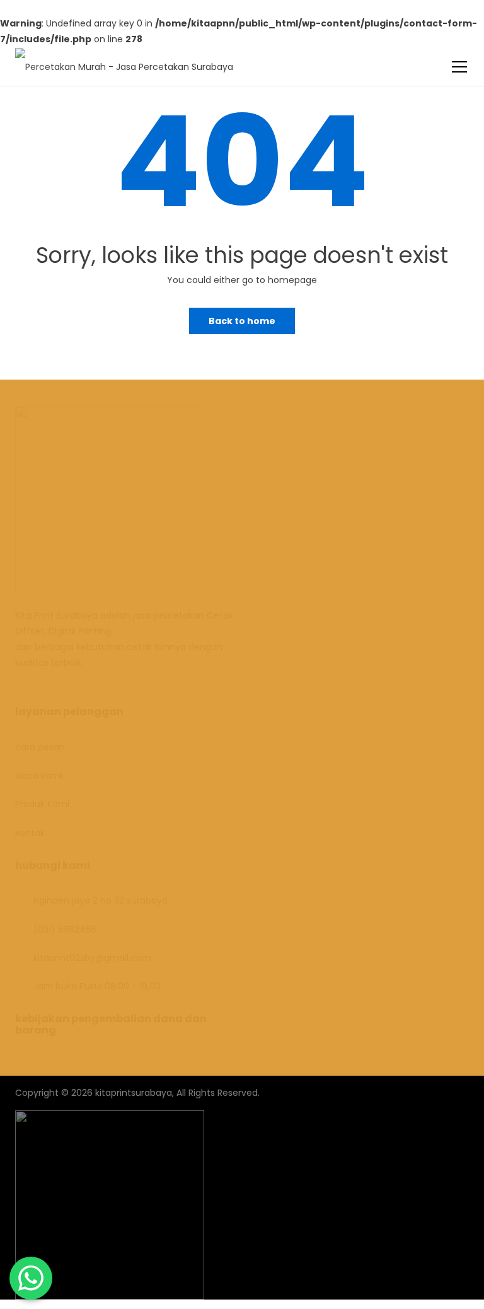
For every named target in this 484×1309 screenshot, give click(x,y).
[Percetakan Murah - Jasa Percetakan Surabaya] (124, 59)
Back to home (242, 321)
